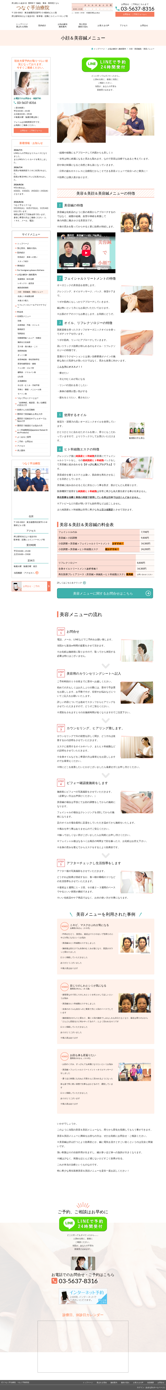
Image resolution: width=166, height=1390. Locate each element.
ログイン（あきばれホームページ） (151, 1387)
